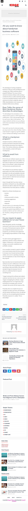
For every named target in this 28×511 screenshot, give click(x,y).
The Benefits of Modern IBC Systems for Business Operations (16, 357)
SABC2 (5, 419)
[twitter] (22, 1)
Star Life (6, 421)
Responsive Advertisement (14, 13)
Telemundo (7, 423)
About (13, 497)
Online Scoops (4, 445)
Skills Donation (4, 444)
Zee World (6, 425)
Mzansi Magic (7, 410)
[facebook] (20, 1)
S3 (4, 414)
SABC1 (5, 416)
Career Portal (4, 446)
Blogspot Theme (11, 500)
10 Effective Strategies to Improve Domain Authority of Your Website (16, 454)
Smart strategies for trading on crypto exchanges (17, 467)
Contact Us (18, 497)
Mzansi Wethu (7, 412)
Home (4, 20)
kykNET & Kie (7, 434)
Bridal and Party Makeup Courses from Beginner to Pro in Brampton (13, 396)
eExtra (6, 427)
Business (7, 20)
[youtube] (18, 371)
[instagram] (25, 1)
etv (5, 430)
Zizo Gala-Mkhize (7, 34)
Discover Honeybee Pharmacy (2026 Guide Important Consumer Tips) (17, 491)
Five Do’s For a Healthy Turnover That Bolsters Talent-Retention (16, 461)
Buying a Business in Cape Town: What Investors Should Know (17, 342)
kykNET (6, 432)
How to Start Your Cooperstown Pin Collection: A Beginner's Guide (17, 350)
